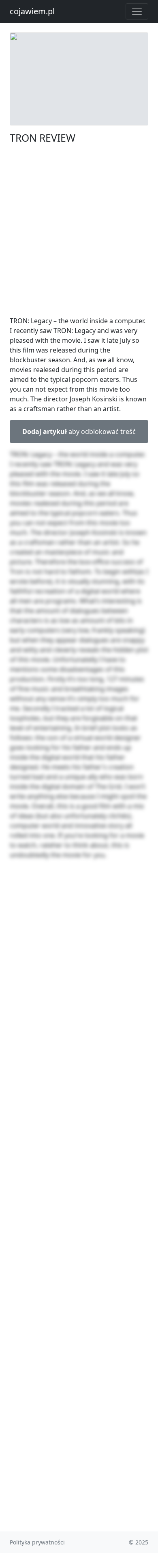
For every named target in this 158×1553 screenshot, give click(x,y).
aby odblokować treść (79, 431)
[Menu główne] (137, 11)
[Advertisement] (79, 230)
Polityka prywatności (37, 1542)
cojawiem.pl (32, 11)
